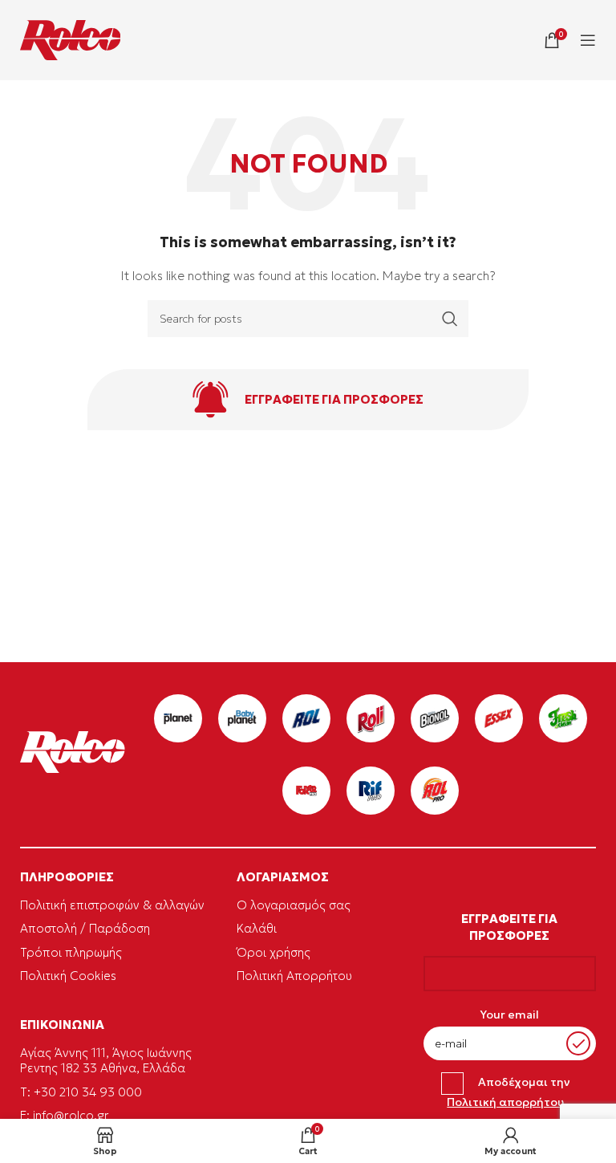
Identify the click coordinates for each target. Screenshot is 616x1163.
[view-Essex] (499, 718)
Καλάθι (257, 928)
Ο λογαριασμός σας (294, 905)
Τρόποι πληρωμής (71, 952)
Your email (509, 1014)
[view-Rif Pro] (370, 791)
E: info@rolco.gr (64, 1115)
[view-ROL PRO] (435, 791)
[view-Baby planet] (242, 718)
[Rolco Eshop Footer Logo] (72, 769)
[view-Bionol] (435, 718)
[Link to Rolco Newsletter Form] (308, 399)
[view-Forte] (306, 791)
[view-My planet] (178, 718)
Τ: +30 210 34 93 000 (81, 1092)
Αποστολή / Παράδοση (85, 928)
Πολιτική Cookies (68, 975)
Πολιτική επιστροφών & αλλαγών (112, 905)
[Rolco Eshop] (70, 40)
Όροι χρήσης (273, 952)
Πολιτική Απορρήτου (294, 975)
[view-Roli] (370, 718)
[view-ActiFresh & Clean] (563, 718)
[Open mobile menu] (588, 40)
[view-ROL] (306, 718)
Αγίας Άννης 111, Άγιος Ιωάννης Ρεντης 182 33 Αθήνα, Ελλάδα (106, 1060)
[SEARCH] (450, 318)
